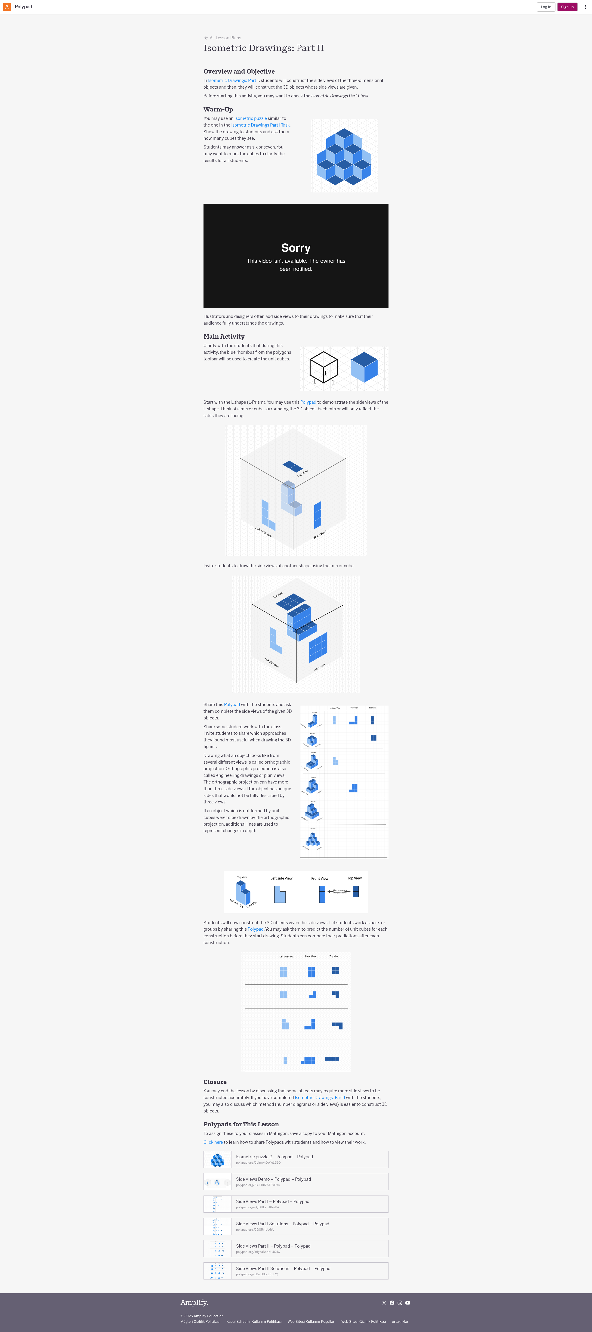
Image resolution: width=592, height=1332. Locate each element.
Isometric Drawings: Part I (320, 1097)
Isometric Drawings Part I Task (260, 125)
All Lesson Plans (225, 37)
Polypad (308, 402)
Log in (546, 7)
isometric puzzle (250, 118)
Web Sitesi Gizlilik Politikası (363, 1321)
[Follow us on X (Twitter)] (384, 1303)
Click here (213, 1142)
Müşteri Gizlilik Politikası (200, 1321)
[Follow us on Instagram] (400, 1303)
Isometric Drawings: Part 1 (233, 80)
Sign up (567, 7)
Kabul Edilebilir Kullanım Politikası (254, 1321)
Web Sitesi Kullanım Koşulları (311, 1321)
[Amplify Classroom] (7, 7)
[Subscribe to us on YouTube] (408, 1303)
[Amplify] (194, 1303)
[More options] (585, 7)
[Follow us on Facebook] (392, 1303)
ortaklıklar (400, 1321)
